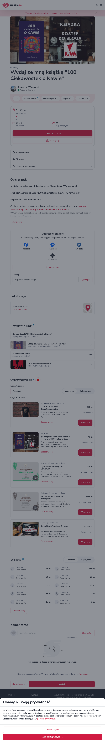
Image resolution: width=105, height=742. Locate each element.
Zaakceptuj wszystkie (52, 737)
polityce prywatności (46, 719)
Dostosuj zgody (52, 729)
